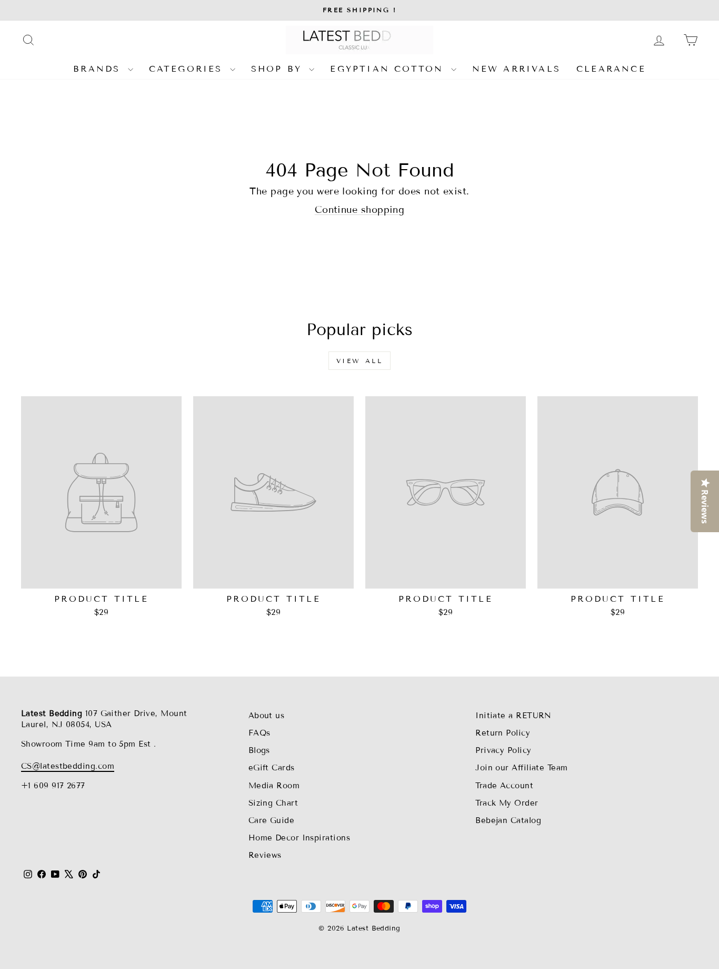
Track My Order (506, 803)
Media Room (274, 785)
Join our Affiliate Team (521, 767)
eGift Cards (271, 767)
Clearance (611, 69)
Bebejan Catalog (508, 820)
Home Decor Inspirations (299, 838)
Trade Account (504, 785)
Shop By (279, 69)
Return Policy (502, 733)
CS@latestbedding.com (67, 766)
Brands (99, 69)
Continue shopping (360, 210)
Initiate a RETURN (513, 715)
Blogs (259, 750)
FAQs (259, 733)
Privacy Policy (503, 750)
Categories (188, 69)
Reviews (265, 855)
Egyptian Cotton (389, 69)
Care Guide (271, 820)
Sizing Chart (273, 803)
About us (266, 715)
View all (359, 361)
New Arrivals (516, 69)
